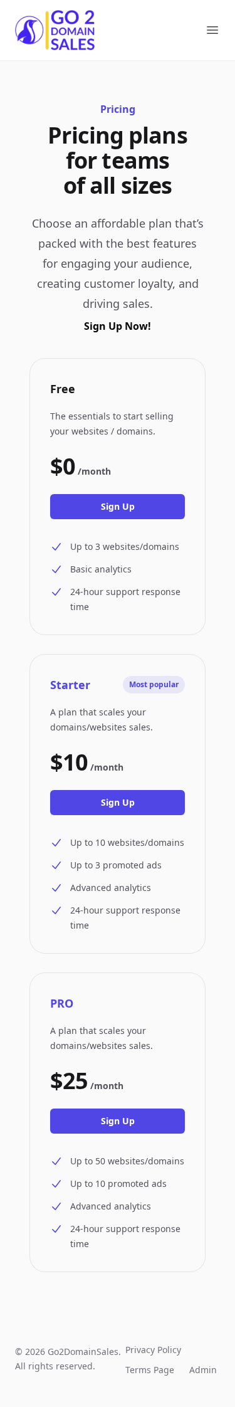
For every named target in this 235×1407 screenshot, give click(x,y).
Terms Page (149, 1370)
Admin (203, 1370)
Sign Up (118, 506)
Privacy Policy (153, 1350)
